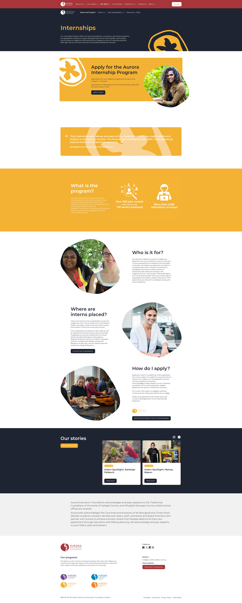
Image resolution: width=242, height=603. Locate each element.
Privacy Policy (166, 597)
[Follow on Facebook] (143, 547)
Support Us (129, 4)
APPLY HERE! (98, 92)
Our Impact (91, 4)
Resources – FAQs (133, 12)
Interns (100, 12)
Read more (111, 481)
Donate (177, 4)
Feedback (147, 597)
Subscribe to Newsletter (153, 567)
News (151, 4)
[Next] (179, 437)
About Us (79, 4)
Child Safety (177, 597)
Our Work (104, 4)
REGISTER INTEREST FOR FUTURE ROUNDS (151, 418)
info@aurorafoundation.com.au (154, 560)
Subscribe (156, 597)
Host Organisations (115, 12)
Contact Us (142, 4)
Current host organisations (83, 351)
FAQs (167, 393)
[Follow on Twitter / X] (147, 547)
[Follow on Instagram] (153, 547)
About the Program (87, 12)
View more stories (69, 446)
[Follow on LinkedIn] (150, 547)
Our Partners (117, 4)
